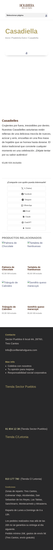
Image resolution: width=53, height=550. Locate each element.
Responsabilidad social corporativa (27, 372)
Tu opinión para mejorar (21, 369)
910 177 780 (12, 479)
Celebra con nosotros (20, 366)
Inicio (7, 38)
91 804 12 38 (12, 429)
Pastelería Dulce (19, 38)
